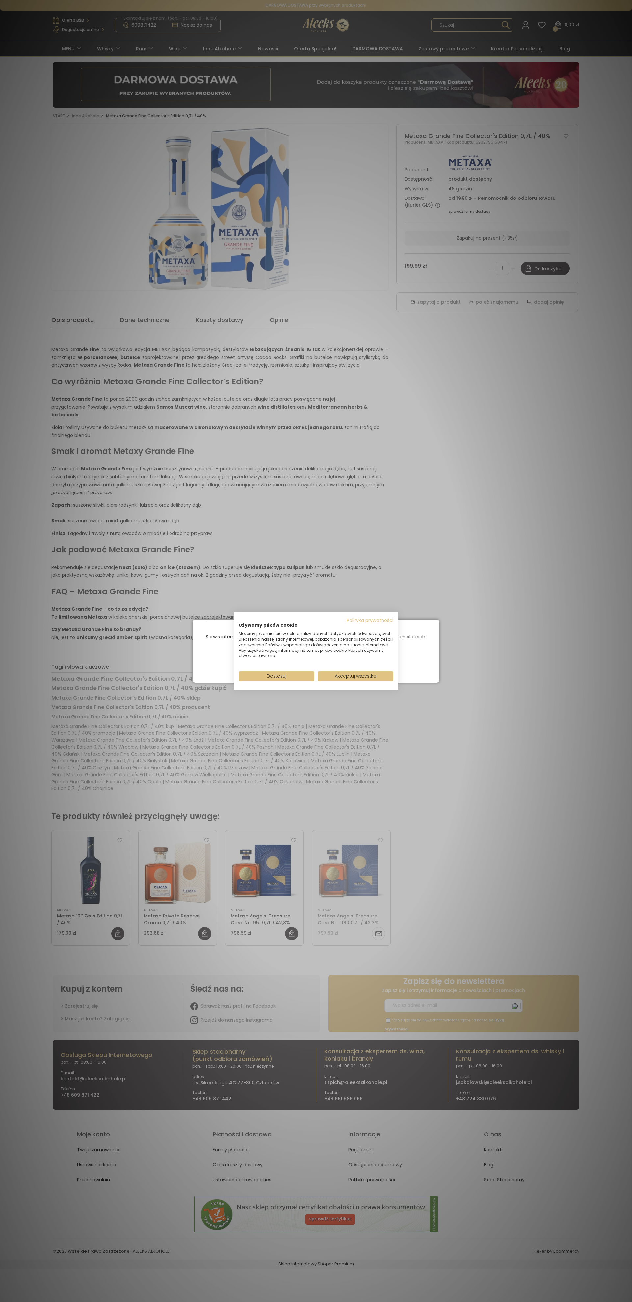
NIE (331, 662)
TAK (302, 662)
